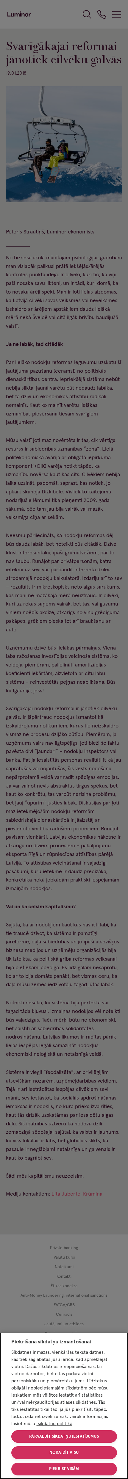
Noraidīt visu (64, 1452)
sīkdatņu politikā (54, 1423)
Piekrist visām (64, 1469)
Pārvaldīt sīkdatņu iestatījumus (64, 1436)
